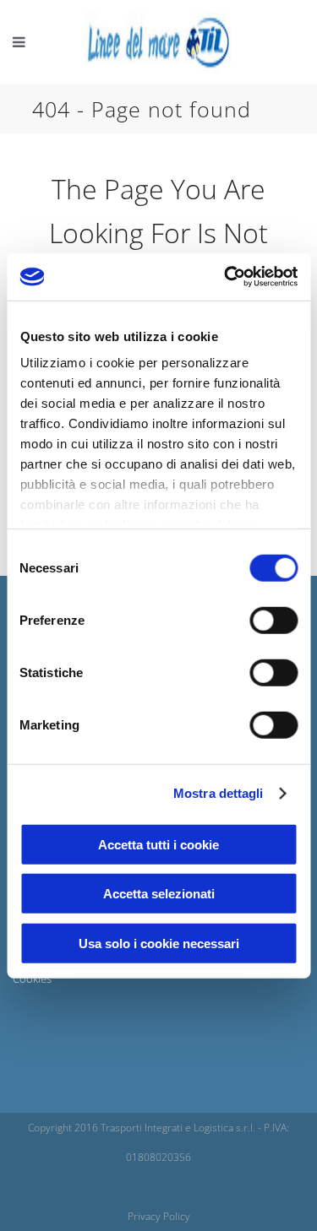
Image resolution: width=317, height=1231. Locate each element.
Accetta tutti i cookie (158, 844)
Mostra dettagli (218, 793)
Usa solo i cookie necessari (159, 942)
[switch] (273, 619)
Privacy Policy (159, 1216)
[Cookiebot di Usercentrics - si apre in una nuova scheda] (226, 277)
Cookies (32, 978)
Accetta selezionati (159, 894)
